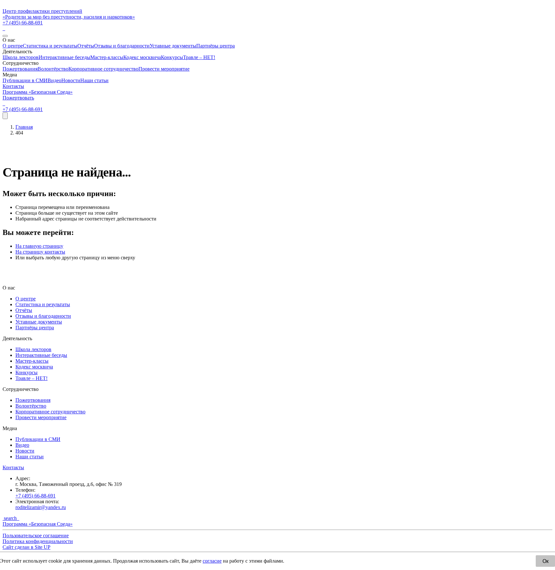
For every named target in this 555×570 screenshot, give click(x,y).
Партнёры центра (215, 45)
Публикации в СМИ (25, 80)
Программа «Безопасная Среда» (38, 92)
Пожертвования (20, 69)
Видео (54, 80)
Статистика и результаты (50, 45)
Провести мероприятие (163, 69)
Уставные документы (173, 45)
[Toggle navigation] (5, 115)
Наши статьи (94, 80)
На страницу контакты (40, 252)
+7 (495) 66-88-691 (23, 22)
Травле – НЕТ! (199, 57)
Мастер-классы (106, 57)
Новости (70, 80)
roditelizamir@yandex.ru (40, 507)
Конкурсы (172, 57)
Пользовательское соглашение (36, 535)
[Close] (5, 36)
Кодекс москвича (142, 57)
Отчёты (85, 45)
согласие (212, 561)
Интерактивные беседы (64, 57)
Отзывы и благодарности (122, 45)
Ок (545, 561)
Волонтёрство (53, 69)
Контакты (13, 86)
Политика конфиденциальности (38, 541)
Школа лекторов (21, 57)
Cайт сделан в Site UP (26, 547)
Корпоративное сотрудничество (103, 69)
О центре (13, 45)
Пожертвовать (18, 97)
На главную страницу (39, 246)
